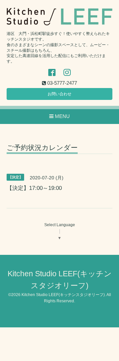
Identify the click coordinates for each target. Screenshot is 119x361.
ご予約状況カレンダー (42, 147)
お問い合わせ (59, 94)
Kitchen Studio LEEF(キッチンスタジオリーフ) (63, 294)
